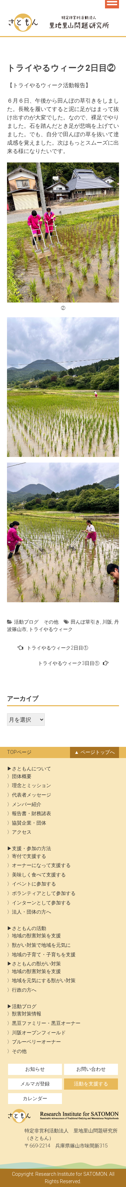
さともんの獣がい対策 (36, 964)
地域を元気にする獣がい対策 (44, 981)
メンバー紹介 (26, 804)
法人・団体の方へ (31, 912)
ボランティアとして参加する (44, 893)
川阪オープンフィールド (39, 1033)
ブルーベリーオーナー (36, 1042)
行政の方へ (24, 990)
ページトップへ (97, 752)
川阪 (107, 622)
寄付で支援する (29, 856)
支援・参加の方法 (31, 849)
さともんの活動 (29, 928)
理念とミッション (31, 786)
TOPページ (19, 752)
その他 (51, 622)
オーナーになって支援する (41, 865)
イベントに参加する (34, 884)
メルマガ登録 (35, 1084)
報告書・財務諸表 (31, 814)
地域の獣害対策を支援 (36, 936)
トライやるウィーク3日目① (68, 663)
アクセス (21, 832)
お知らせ (35, 1069)
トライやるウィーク (51, 629)
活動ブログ (26, 622)
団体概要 (21, 776)
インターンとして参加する (41, 903)
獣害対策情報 (26, 1014)
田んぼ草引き (85, 622)
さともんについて (31, 769)
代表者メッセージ (31, 795)
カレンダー (35, 1099)
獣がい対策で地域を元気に (41, 945)
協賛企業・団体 (29, 823)
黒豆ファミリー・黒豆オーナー (46, 1023)
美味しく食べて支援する (39, 875)
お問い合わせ (91, 1069)
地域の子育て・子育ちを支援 (44, 955)
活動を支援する (91, 1084)
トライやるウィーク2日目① (57, 648)
